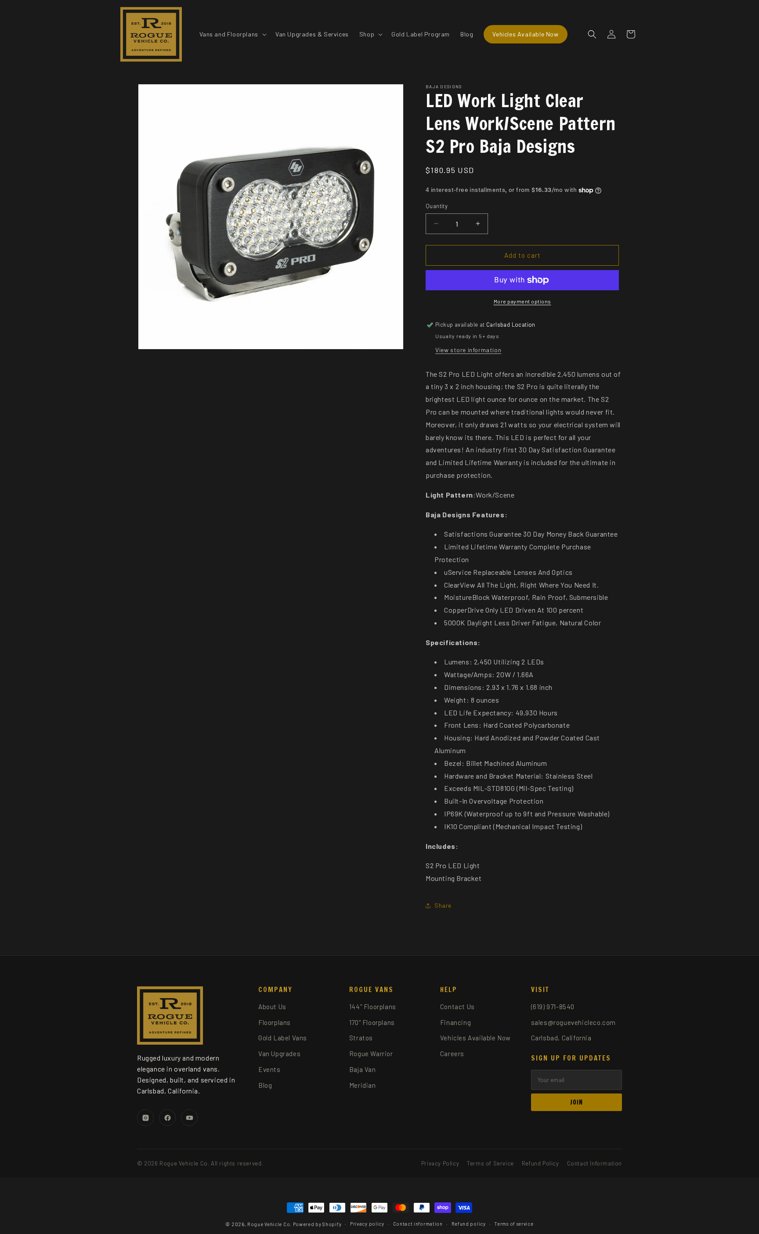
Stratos (361, 1038)
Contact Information (594, 1163)
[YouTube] (189, 1117)
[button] (232, 34)
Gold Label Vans (282, 1038)
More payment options (522, 301)
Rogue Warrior (371, 1053)
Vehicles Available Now (475, 1038)
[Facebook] (167, 1117)
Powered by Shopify (317, 1224)
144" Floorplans (372, 1006)
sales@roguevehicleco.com (573, 1022)
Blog (265, 1085)
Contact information (418, 1224)
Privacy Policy (440, 1163)
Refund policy (469, 1224)
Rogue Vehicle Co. (269, 1224)
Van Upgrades (279, 1053)
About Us (272, 1006)
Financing (455, 1022)
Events (269, 1069)
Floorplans (274, 1022)
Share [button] (443, 905)
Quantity (437, 205)
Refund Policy (540, 1163)
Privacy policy (367, 1224)
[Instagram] (145, 1117)
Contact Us (457, 1006)
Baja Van (362, 1069)
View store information (468, 350)
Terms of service (513, 1224)
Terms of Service (490, 1163)
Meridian (362, 1085)
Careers (452, 1053)
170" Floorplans (372, 1022)
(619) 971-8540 (553, 1006)
